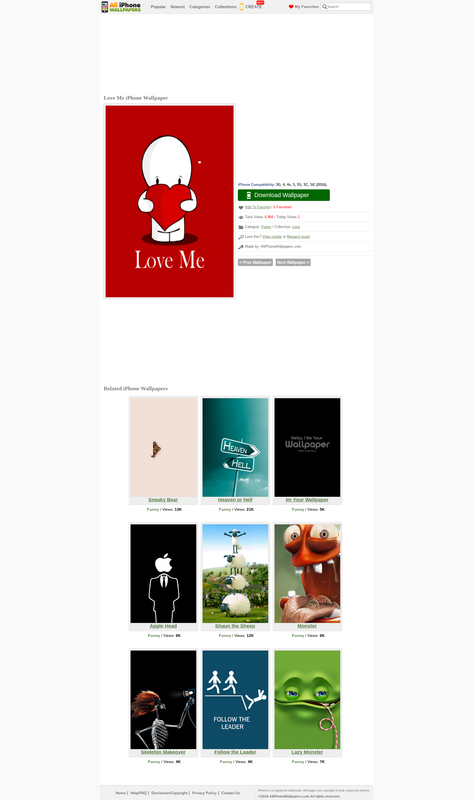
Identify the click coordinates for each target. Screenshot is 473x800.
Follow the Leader (235, 752)
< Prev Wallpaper (255, 262)
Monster (307, 626)
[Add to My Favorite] (241, 207)
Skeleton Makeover (163, 752)
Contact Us (230, 793)
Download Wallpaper (281, 195)
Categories (199, 6)
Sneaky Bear (163, 499)
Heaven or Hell (235, 499)
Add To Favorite (257, 207)
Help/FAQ (138, 793)
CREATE (254, 5)
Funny (266, 227)
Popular (158, 6)
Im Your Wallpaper (307, 499)
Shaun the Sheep (235, 626)
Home (121, 793)
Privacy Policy (204, 793)
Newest (178, 6)
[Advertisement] (237, 55)
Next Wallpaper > (293, 262)
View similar (272, 237)
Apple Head (163, 626)
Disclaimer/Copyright (169, 793)
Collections (225, 6)
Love (296, 227)
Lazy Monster (307, 752)
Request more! (298, 237)
